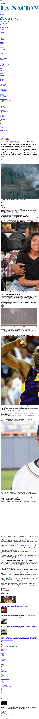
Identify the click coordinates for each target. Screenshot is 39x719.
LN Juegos (2, 75)
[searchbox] (19, 21)
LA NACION (3, 138)
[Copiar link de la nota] (1, 204)
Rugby (1, 69)
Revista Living (2, 110)
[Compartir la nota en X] (2, 205)
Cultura (1, 53)
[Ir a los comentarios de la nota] (2, 201)
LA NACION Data (3, 29)
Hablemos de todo (3, 58)
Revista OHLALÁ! (3, 106)
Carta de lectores (3, 99)
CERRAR (1, 0)
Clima (1, 28)
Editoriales (2, 62)
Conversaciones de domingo (5, 100)
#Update (2, 554)
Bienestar (2, 55)
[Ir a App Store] (4, 704)
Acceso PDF (2, 94)
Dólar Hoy (2, 35)
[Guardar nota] (1, 201)
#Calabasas (21, 555)
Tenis (1, 70)
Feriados (1, 80)
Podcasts (2, 83)
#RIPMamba (13, 212)
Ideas (1, 102)
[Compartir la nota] (1, 202)
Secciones (3, 12)
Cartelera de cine (3, 89)
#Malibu (26, 554)
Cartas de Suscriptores (4, 64)
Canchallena (2, 71)
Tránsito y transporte (4, 27)
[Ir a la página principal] (19, 9)
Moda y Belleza (3, 84)
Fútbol (1, 68)
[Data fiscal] (1, 717)
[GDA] (4, 713)
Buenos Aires (2, 49)
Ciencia (1, 57)
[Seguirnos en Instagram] (1, 695)
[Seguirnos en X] (1, 692)
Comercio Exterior (3, 39)
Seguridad (2, 50)
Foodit (2, 14)
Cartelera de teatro (3, 90)
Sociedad (7, 138)
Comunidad (2, 54)
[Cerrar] (17, 19)
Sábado (1, 101)
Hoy (1, 589)
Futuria (1, 34)
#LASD (24, 555)
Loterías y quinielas (3, 81)
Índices (1, 42)
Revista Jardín (2, 112)
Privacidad (18, 709)
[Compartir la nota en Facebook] (1, 205)
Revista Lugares (3, 109)
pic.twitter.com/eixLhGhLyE (31, 555)
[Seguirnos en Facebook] (1, 689)
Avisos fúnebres (3, 96)
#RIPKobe (18, 212)
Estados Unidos (3, 45)
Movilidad (2, 40)
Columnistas (2, 63)
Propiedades (2, 38)
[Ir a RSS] (1, 698)
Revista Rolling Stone (4, 111)
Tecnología (2, 78)
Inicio (2, 11)
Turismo (1, 76)
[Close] (1, 641)
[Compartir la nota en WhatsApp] (2, 202)
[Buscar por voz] (38, 21)
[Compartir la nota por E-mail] (3, 205)
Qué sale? (2, 88)
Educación (2, 52)
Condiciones (14, 709)
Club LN (2, 16)
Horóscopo (2, 79)
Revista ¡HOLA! (3, 107)
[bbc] (5, 140)
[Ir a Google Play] (4, 702)
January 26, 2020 (16, 556)
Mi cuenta (3, 17)
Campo (1, 37)
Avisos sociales (3, 97)
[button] (19, 77)
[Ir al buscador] (2, 5)
